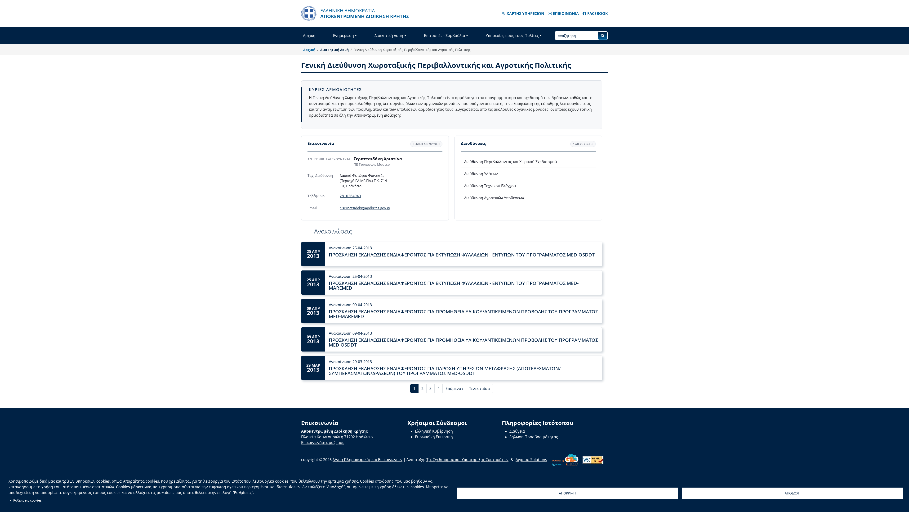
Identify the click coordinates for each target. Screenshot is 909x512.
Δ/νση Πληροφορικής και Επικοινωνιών (367, 459)
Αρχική (309, 35)
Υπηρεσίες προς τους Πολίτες (512, 35)
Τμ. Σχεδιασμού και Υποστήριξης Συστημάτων (467, 459)
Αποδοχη (793, 493)
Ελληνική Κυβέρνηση (434, 431)
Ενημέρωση (343, 35)
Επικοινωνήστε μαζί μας (322, 442)
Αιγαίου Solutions (531, 459)
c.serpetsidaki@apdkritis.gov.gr (365, 208)
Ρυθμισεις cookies (27, 500)
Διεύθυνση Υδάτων (481, 173)
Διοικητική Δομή (388, 35)
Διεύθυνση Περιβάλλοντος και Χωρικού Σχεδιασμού (510, 161)
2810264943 (350, 196)
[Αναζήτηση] (603, 35)
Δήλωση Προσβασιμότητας (533, 436)
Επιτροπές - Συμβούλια (444, 35)
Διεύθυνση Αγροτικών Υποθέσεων (494, 198)
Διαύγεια (517, 431)
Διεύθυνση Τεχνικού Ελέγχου (490, 185)
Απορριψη (567, 493)
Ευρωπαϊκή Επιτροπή (434, 436)
